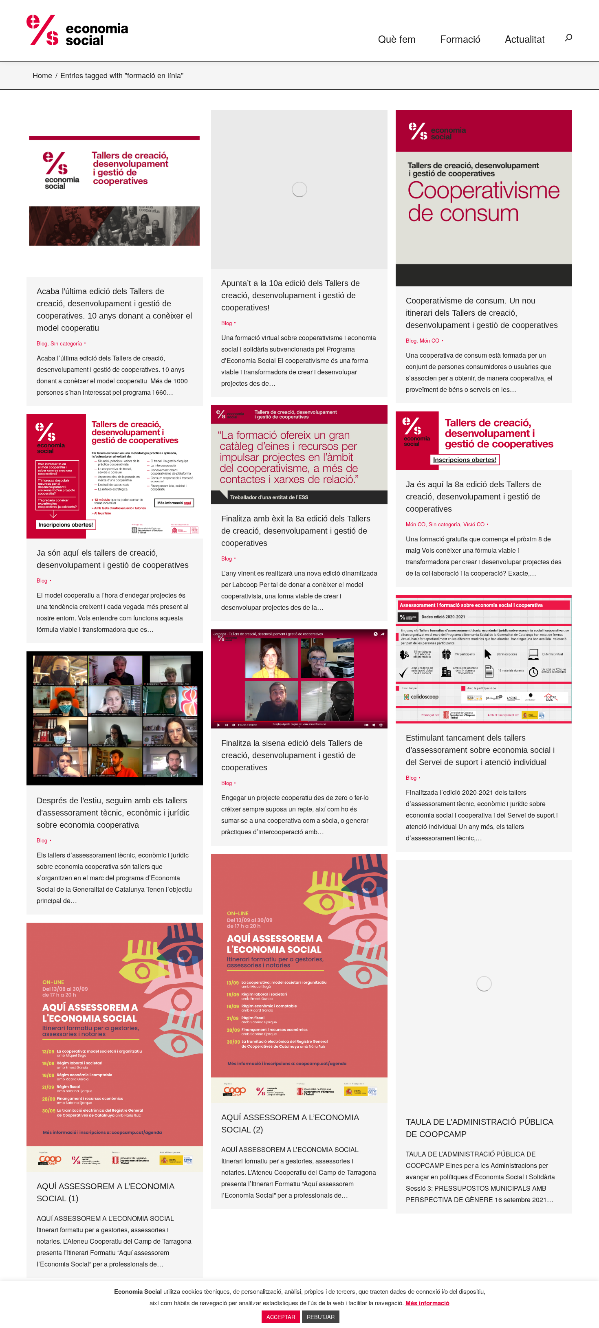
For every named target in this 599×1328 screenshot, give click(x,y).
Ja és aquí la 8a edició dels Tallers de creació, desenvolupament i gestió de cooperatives (473, 496)
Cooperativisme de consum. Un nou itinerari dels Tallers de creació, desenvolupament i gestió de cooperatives (482, 313)
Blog (42, 343)
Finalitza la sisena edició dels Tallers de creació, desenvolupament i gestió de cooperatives (292, 755)
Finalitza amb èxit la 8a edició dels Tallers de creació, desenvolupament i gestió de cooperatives (295, 530)
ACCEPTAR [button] (280, 1317)
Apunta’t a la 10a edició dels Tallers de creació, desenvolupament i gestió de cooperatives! (290, 295)
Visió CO (473, 524)
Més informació (427, 1302)
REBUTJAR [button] (321, 1317)
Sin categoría (66, 343)
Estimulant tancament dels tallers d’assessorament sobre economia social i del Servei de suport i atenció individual (480, 750)
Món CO (429, 340)
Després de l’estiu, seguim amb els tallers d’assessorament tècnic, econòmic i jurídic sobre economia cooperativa (113, 812)
